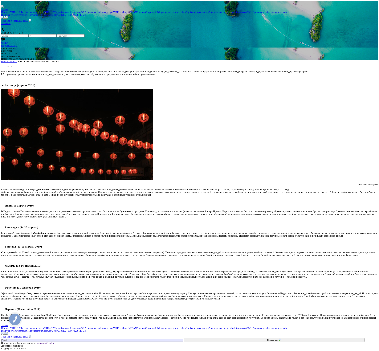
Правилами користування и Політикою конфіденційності (187, 85)
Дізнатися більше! (189, 98)
